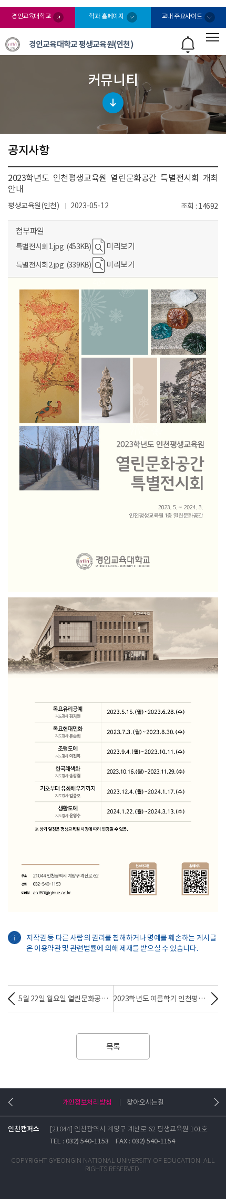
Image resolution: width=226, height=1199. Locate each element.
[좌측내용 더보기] (12, 1102)
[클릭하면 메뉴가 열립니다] (212, 37)
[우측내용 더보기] (214, 1102)
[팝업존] (187, 44)
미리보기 (120, 246)
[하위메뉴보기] (113, 94)
